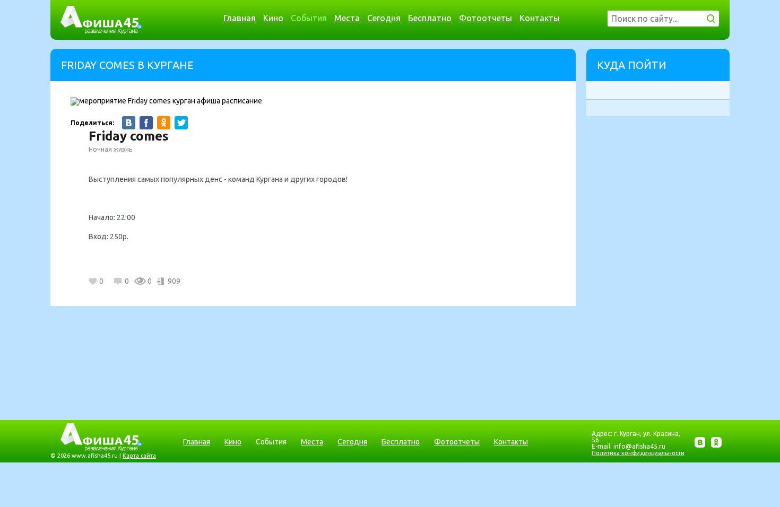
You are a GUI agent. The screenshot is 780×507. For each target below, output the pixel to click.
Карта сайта (139, 455)
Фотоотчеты (485, 18)
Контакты (539, 18)
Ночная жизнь (110, 149)
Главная (239, 18)
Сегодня (384, 18)
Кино (273, 18)
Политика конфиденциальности (638, 453)
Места (347, 18)
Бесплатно (430, 18)
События (309, 18)
